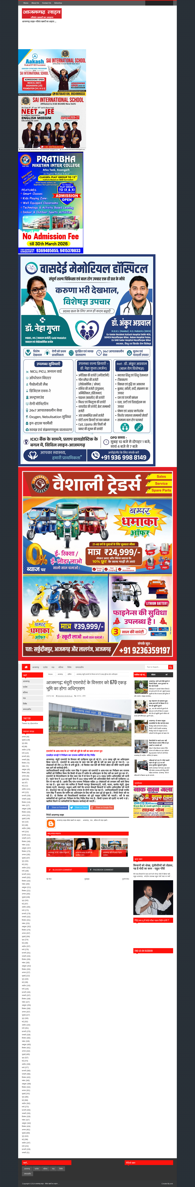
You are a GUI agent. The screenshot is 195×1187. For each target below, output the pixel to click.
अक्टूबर (24, 769)
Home (25, 3)
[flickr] (159, 3)
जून (23, 743)
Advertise (58, 3)
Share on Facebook (59, 807)
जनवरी (24, 760)
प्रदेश (45, 667)
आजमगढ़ (35, 667)
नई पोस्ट (48, 879)
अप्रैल (24, 750)
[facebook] (148, 3)
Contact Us (46, 3)
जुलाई (23, 740)
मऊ (53, 667)
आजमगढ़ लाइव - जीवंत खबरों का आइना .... (47, 1184)
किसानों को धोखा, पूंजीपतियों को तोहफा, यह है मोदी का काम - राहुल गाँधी (153, 867)
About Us (35, 3)
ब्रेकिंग (84, 696)
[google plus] (170, 3)
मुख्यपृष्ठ (86, 879)
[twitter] (153, 3)
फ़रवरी (24, 756)
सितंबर (24, 773)
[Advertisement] (99, 27)
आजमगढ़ (26, 681)
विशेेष (25, 703)
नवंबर (23, 766)
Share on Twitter (81, 807)
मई (23, 747)
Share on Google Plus (104, 807)
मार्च (23, 753)
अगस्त (24, 737)
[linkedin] (164, 3)
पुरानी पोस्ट (125, 879)
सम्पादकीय (79, 667)
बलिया (61, 667)
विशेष (69, 667)
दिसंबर (24, 763)
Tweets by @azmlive (30, 723)
